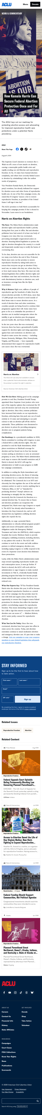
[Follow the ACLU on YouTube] (9, 992)
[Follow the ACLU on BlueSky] (32, 992)
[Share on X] (21, 150)
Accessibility (20, 1092)
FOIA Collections (9, 1052)
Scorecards (6, 1070)
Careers (5, 1012)
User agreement (7, 1089)
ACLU (3, 145)
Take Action (27, 1021)
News (4, 1061)
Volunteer (26, 1025)
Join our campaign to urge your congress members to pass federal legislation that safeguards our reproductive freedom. (21, 640)
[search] (37, 1101)
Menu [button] (25, 4)
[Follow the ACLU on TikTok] (21, 992)
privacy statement (30, 709)
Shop (24, 1016)
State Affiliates (8, 1030)
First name (6, 680)
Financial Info (7, 1021)
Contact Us (6, 1016)
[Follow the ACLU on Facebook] (4, 992)
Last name (22, 680)
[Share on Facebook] (17, 150)
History (5, 1025)
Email (5, 689)
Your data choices (7, 1092)
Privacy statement (20, 1089)
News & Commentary (12, 13)
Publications (7, 1066)
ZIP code (6, 697)
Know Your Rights (9, 1057)
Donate (35, 4)
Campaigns (6, 1043)
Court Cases (7, 1048)
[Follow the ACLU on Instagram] (15, 992)
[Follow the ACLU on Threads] (26, 992)
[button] (26, 149)
